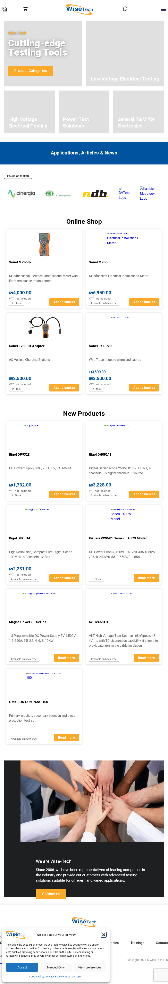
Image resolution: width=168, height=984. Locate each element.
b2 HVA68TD (98, 622)
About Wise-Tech (47, 23)
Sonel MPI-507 (20, 262)
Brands (30, 23)
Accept (22, 967)
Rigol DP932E (19, 454)
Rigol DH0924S (100, 454)
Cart (29, 9)
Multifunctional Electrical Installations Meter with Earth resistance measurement (43, 278)
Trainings (65, 23)
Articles (113, 942)
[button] (104, 935)
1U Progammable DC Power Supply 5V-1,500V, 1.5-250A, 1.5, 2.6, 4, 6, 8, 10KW (42, 638)
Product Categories (30, 71)
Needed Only (56, 967)
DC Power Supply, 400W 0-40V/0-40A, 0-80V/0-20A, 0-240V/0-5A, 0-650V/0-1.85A (124, 554)
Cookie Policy (36, 976)
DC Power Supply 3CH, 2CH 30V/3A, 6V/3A (40, 468)
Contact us (51, 894)
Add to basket (64, 302)
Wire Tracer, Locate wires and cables (115, 359)
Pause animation (18, 175)
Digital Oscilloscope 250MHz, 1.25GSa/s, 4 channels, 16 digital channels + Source (120, 471)
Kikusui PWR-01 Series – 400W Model (117, 538)
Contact (119, 23)
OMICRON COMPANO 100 (28, 702)
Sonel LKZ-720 (100, 346)
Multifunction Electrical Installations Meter (119, 276)
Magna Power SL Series (27, 622)
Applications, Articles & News (93, 23)
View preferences (89, 967)
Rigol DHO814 (19, 538)
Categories (17, 23)
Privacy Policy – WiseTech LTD (63, 976)
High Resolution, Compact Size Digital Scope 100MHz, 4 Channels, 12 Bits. (40, 554)
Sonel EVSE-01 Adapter (27, 346)
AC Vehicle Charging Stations (29, 359)
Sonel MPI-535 (100, 262)
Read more (146, 578)
